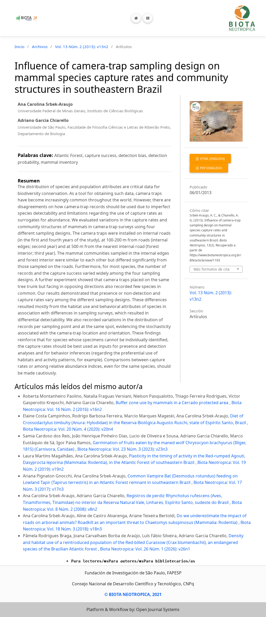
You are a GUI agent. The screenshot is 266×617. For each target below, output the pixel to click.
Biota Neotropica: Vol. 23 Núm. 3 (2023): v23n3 (122, 449)
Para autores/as (126, 561)
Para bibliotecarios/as (169, 561)
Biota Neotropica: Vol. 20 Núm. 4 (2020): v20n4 (68, 429)
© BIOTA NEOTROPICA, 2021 (133, 594)
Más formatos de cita (212, 269)
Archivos (40, 46)
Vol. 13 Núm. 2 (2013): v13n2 (81, 46)
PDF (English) (210, 168)
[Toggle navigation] (147, 18)
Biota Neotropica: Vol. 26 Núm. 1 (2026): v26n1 (145, 549)
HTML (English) (212, 158)
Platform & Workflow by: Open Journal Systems (133, 609)
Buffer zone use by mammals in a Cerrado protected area (172, 402)
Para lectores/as (90, 561)
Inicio (19, 46)
